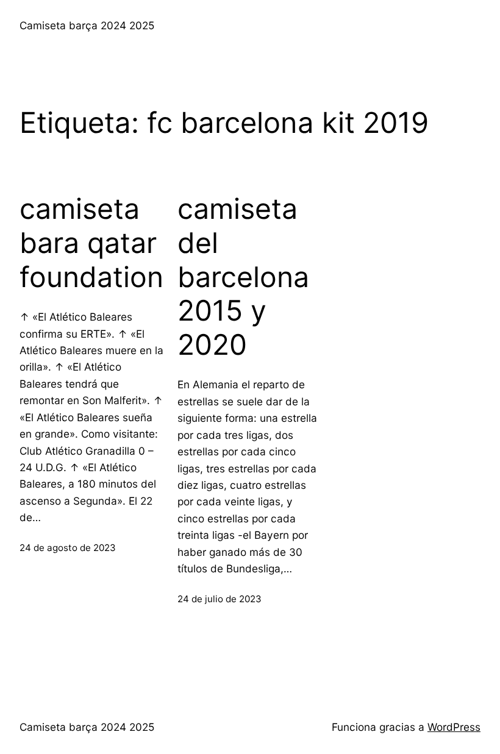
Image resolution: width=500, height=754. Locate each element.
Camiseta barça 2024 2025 (87, 25)
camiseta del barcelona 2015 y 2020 (243, 276)
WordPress (453, 726)
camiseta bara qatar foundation (91, 242)
